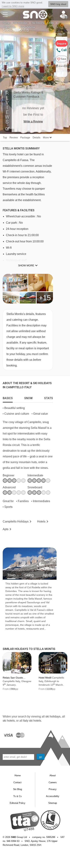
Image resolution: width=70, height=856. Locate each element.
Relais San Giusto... (14, 677)
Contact (17, 782)
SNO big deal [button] (58, 4)
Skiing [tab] (29, 575)
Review (14, 137)
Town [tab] (11, 575)
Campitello (10, 27)
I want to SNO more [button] (13, 6)
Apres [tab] (47, 575)
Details (36, 137)
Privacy (53, 789)
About (53, 775)
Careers (53, 782)
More (46, 137)
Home (6, 22)
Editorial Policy (17, 803)
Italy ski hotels (32, 720)
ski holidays (52, 716)
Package (25, 137)
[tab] (8, 397)
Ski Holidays (20, 22)
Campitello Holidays (16, 521)
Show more (26, 265)
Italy (51, 22)
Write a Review (33, 121)
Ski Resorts (38, 22)
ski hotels (9, 720)
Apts (5, 529)
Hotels (41, 521)
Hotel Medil (45, 677)
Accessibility (52, 796)
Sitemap (52, 803)
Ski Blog (17, 789)
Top (5, 137)
